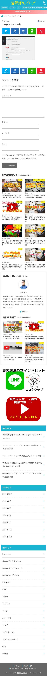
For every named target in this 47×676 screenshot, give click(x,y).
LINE (4, 589)
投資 (4, 646)
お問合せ (4, 7)
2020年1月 (6, 522)
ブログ (12, 7)
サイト (4, 144)
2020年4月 (6, 508)
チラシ (5, 611)
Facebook (6, 554)
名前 (5, 122)
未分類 (5, 653)
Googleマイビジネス (10, 575)
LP (18, 7)
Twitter (5, 597)
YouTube (6, 604)
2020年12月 (7, 494)
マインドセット (8, 632)
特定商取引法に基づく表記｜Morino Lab (23, 669)
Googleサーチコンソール (12, 568)
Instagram (6, 582)
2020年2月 (6, 515)
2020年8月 (6, 501)
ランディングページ (10, 639)
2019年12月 (7, 530)
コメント (6, 96)
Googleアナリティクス (11, 561)
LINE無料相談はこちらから (23, 11)
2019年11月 (7, 537)
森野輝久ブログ (23, 3)
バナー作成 (6, 618)
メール (6, 133)
